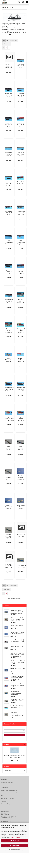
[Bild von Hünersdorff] (14, 750)
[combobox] (13, 40)
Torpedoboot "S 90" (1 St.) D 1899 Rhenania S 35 (20, 154)
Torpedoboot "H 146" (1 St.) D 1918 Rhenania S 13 (20, 183)
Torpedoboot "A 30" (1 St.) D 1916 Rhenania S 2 (20, 66)
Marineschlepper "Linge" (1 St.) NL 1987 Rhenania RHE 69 (9, 301)
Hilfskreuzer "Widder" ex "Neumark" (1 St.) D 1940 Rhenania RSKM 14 (20, 360)
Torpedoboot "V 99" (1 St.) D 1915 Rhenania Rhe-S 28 (8, 213)
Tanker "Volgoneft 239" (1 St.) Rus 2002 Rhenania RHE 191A (8, 448)
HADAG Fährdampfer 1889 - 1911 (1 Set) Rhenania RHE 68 (8, 360)
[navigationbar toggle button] (27, 2)
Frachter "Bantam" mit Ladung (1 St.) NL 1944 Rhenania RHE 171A (8, 507)
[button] (4, 40)
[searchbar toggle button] (19, 2)
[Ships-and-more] (3, 2)
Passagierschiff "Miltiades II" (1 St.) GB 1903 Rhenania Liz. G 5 (21, 389)
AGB (2, 795)
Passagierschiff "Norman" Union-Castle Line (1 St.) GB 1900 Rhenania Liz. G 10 (21, 418)
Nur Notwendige (14, 845)
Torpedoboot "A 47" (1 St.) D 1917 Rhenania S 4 (20, 95)
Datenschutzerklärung (16, 837)
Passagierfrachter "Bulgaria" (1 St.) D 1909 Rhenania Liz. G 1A (9, 389)
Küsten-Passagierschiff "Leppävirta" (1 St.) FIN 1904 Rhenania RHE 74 (21, 242)
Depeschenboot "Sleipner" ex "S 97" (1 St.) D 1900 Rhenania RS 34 (21, 271)
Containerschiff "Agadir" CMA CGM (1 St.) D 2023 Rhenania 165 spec (9, 566)
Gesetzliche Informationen (7, 782)
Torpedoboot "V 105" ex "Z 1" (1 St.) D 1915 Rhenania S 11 (8, 154)
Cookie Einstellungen (6, 803)
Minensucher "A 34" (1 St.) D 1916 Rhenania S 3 (8, 95)
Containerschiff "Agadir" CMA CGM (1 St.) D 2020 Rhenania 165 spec (21, 536)
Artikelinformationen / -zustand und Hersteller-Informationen (11, 786)
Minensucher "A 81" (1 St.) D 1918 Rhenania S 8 (8, 124)
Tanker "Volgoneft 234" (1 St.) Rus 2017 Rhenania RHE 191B (8, 477)
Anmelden (14, 735)
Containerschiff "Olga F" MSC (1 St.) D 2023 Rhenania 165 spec (9, 536)
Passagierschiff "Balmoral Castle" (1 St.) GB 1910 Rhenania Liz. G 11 (21, 330)
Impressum (3, 801)
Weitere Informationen (14, 849)
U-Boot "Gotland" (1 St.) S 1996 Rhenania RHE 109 (8, 183)
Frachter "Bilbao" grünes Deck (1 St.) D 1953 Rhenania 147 (8, 330)
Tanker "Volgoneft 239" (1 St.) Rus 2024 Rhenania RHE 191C (20, 448)
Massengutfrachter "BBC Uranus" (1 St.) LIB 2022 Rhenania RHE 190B (22, 565)
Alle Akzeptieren (14, 840)
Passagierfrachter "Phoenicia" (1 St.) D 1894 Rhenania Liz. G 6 (9, 418)
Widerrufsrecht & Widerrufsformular (9, 793)
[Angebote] (24, 744)
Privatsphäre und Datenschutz (8, 798)
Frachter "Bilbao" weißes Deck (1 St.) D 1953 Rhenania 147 (20, 301)
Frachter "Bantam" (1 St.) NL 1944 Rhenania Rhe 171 (20, 477)
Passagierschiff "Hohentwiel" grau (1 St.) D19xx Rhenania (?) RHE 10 (21, 213)
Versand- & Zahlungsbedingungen (9, 790)
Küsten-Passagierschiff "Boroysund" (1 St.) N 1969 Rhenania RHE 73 (9, 242)
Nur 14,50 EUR (14, 760)
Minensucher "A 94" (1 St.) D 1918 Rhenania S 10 (20, 124)
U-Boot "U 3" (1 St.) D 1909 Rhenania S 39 (8, 66)
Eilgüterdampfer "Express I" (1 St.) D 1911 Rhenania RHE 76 (9, 271)
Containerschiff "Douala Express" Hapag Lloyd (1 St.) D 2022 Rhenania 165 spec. (21, 507)
